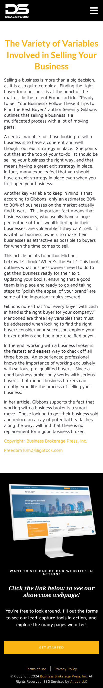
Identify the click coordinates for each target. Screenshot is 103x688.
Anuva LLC (78, 681)
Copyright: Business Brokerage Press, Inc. (45, 440)
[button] (93, 10)
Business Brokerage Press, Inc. (64, 676)
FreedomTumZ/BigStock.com (33, 450)
